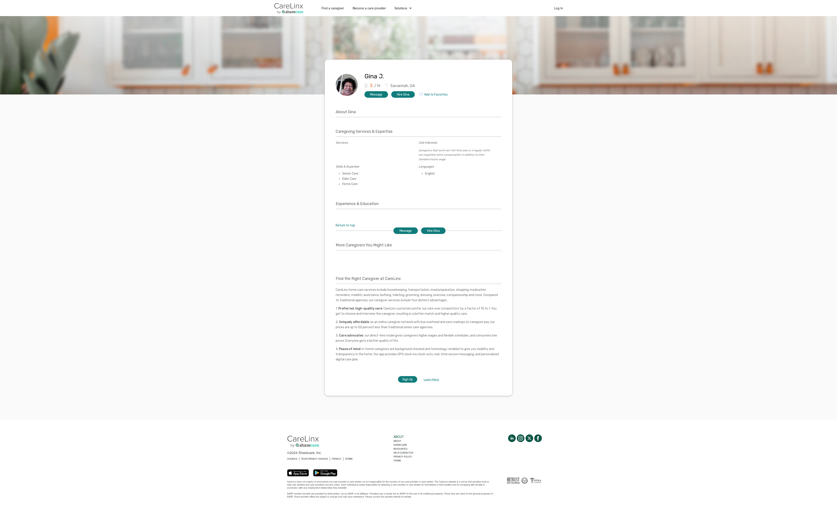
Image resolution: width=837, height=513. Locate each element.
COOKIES (292, 458)
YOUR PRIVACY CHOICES (314, 458)
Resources (400, 448)
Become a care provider (369, 8)
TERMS (349, 458)
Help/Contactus (403, 452)
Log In (558, 8)
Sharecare (400, 444)
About (397, 440)
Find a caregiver (333, 8)
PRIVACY (336, 458)
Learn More (431, 379)
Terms (397, 460)
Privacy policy (402, 456)
